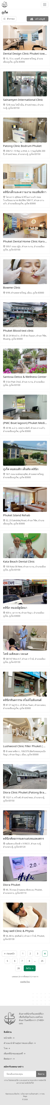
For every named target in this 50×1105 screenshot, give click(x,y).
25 (42, 960)
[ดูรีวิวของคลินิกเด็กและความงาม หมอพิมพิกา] (25, 176)
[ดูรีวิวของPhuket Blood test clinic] (25, 314)
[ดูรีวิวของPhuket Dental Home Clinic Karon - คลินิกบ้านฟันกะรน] (25, 225)
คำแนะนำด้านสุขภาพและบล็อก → (20, 1043)
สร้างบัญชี (40, 19)
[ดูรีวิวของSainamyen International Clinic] (25, 83)
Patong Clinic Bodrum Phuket (22, 146)
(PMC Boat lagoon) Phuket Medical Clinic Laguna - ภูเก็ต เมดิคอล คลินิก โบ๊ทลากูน (25, 423)
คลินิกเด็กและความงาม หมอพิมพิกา (24, 192)
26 (18, 968)
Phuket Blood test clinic (18, 330)
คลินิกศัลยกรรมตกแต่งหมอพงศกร (23, 838)
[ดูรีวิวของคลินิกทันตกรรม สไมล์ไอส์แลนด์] (25, 684)
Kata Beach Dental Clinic (19, 561)
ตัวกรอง (11, 18)
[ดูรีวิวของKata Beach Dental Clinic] (25, 545)
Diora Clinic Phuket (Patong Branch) (25, 792)
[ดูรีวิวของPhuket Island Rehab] (25, 499)
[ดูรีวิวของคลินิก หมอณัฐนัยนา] (25, 591)
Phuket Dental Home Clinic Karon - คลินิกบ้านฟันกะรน (25, 241)
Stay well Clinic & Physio (18, 931)
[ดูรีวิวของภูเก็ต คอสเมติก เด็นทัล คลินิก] (25, 453)
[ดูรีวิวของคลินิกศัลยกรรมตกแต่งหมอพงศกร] (25, 822)
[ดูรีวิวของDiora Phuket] (25, 868)
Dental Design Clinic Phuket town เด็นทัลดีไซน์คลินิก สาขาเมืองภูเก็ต (25, 53)
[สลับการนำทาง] (44, 4)
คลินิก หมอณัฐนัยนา (15, 607)
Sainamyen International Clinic (23, 100)
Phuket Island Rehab (16, 515)
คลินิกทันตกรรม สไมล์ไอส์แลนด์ (22, 700)
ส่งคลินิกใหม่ (25, 982)
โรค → (7, 1048)
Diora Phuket (11, 885)
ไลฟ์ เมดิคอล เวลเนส (15, 654)
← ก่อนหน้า (9, 953)
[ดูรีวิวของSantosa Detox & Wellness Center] (25, 360)
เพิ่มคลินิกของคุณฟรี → (14, 1053)
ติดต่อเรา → (9, 1058)
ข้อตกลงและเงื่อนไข (12, 1094)
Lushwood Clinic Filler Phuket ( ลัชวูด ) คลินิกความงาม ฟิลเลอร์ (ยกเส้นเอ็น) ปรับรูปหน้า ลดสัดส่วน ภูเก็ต (25, 746)
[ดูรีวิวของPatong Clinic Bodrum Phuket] (25, 130)
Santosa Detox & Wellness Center (25, 377)
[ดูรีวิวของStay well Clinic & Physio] (25, 915)
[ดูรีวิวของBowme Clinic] (25, 271)
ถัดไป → (29, 968)
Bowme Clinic (11, 287)
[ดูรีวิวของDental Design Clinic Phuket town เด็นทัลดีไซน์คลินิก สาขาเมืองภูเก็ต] (25, 37)
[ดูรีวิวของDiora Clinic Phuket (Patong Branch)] (25, 776)
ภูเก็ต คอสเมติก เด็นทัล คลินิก (21, 469)
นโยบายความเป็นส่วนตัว (30, 1094)
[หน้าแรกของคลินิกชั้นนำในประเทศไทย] (4, 4)
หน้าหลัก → (9, 1037)
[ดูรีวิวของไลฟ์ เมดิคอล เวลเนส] (25, 638)
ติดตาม (41, 1073)
